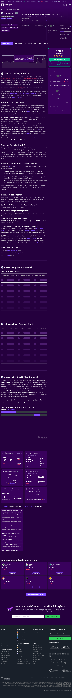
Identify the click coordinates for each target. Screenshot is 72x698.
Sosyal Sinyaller (43, 43)
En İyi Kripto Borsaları (5, 651)
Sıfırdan (8, 255)
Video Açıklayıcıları (17, 253)
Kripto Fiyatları (4, 661)
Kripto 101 (3, 634)
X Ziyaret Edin (19, 453)
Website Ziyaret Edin (32, 473)
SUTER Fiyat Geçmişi (30, 43)
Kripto (5, 9)
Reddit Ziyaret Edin (32, 455)
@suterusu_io (11, 409)
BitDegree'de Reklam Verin (38, 655)
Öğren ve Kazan (4, 632)
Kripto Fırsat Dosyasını (34, 242)
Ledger (14, 97)
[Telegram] (53, 654)
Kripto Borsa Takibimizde (29, 93)
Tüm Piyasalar (19, 43)
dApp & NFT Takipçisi (5, 663)
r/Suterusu (5, 506)
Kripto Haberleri (4, 639)
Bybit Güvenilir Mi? (37, 632)
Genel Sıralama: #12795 (6, 16)
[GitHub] (50, 656)
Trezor (19, 97)
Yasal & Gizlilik (53, 690)
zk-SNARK (19, 113)
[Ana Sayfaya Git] (2, 9)
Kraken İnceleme (36, 634)
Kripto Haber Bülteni (5, 636)
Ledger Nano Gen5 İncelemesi (23, 663)
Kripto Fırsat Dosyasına (30, 230)
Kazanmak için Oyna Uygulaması (8, 645)
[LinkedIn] (60, 654)
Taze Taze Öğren (52, 616)
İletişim (34, 663)
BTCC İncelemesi (36, 636)
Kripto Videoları (4, 641)
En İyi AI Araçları (4, 659)
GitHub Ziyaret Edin (8, 490)
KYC (28, 111)
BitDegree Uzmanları (37, 647)
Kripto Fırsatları (4, 643)
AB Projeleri (35, 651)
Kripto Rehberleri (4, 638)
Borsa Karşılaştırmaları (5, 653)
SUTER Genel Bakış (7, 43)
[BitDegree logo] (5, 678)
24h (51, 25)
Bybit (11, 93)
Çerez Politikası (60, 690)
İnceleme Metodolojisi (37, 649)
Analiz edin (12, 573)
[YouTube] (55, 654)
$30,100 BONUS (58, 59)
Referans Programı (37, 653)
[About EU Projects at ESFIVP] (54, 670)
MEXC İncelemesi (36, 638)
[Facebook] (58, 654)
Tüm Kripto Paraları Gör (36, 594)
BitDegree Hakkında (37, 645)
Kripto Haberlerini (12, 250)
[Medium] (63, 654)
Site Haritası (46, 690)
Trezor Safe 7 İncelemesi (22, 661)
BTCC (20, 93)
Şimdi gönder (12, 483)
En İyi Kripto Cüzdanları (6, 655)
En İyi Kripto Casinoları (5, 657)
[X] (50, 654)
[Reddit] (68, 654)
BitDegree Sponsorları (37, 657)
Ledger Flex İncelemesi (22, 659)
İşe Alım (34, 661)
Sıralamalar (11, 9)
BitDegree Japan (36, 659)
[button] (62, 1)
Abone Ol (60, 638)
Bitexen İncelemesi (37, 639)
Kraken (15, 93)
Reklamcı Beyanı (67, 690)
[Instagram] (65, 654)
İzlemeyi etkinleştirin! (43, 20)
